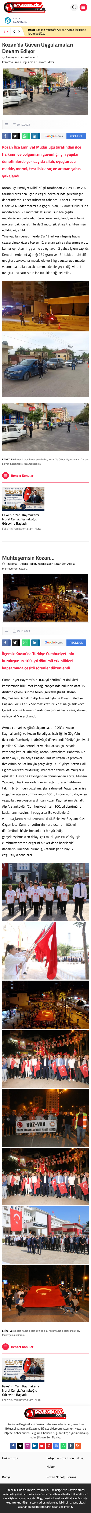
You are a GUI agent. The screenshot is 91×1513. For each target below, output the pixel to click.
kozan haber (21, 459)
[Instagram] (27, 1446)
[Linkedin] (35, 1446)
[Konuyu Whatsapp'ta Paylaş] (26, 136)
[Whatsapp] (63, 1446)
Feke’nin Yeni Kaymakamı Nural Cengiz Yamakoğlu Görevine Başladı (20, 519)
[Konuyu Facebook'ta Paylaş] (6, 136)
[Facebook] (13, 1446)
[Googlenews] (56, 1446)
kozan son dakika (38, 459)
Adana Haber (28, 563)
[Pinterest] (49, 1446)
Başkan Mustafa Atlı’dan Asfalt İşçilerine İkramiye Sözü (57, 31)
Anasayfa (11, 57)
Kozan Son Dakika (64, 563)
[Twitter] (20, 1446)
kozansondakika (32, 463)
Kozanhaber (16, 463)
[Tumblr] (71, 1446)
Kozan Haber (28, 57)
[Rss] (78, 1446)
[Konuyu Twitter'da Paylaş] (16, 136)
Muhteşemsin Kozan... (14, 1334)
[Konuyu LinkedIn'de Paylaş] (35, 136)
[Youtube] (42, 1446)
